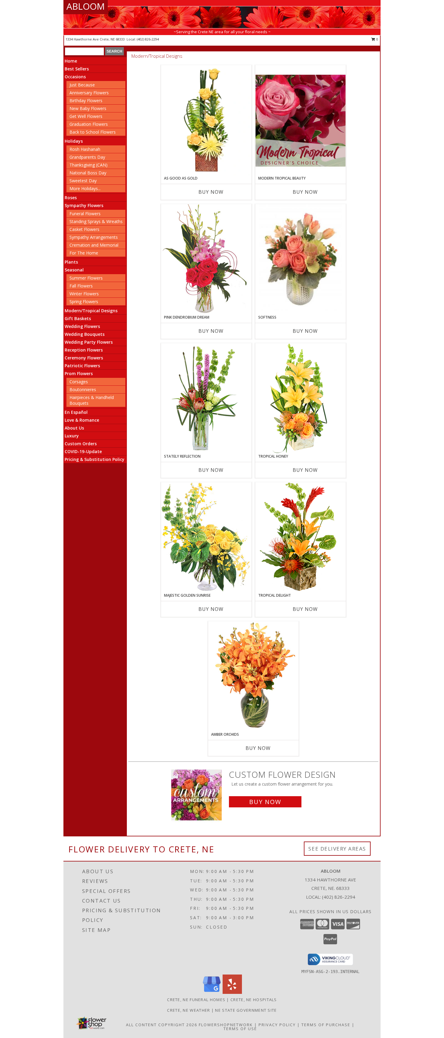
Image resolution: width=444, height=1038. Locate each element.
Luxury (72, 436)
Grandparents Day (87, 157)
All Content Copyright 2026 (161, 1024)
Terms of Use (240, 1028)
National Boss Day (87, 173)
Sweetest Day (83, 180)
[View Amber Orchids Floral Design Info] (253, 676)
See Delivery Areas (337, 848)
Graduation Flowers (88, 124)
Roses (71, 197)
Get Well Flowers (85, 116)
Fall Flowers (81, 286)
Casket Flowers (84, 229)
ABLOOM (85, 6)
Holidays (74, 141)
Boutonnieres (82, 389)
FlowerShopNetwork (226, 1024)
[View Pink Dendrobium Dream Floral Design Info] (206, 259)
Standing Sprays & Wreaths (96, 221)
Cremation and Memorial (93, 245)
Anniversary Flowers (89, 93)
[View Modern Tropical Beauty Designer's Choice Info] (300, 120)
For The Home (83, 253)
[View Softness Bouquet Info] (300, 259)
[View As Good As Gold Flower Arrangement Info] (206, 120)
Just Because (82, 85)
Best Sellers (77, 69)
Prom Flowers (79, 373)
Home (71, 61)
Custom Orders (81, 443)
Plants (71, 262)
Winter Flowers (84, 294)
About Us (74, 428)
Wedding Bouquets (85, 334)
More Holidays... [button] (85, 188)
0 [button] (376, 39)
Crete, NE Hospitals (253, 999)
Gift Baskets (78, 318)
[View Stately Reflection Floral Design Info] (206, 398)
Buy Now (211, 192)
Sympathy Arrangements (93, 237)
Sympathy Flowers (84, 205)
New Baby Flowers (87, 108)
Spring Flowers (83, 301)
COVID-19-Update (83, 451)
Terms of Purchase (325, 1024)
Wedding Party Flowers (89, 342)
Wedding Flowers (82, 326)
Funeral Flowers (85, 213)
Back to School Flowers (92, 132)
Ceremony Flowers (84, 358)
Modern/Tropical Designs (91, 310)
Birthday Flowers (85, 100)
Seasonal (74, 270)
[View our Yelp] (232, 992)
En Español (76, 412)
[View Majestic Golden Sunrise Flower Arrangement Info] (206, 537)
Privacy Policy (277, 1024)
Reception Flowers (84, 350)
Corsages (78, 381)
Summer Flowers (86, 278)
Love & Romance (82, 420)
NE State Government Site (246, 1010)
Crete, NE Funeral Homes (196, 999)
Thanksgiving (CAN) (88, 165)
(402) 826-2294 (148, 39)
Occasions (75, 76)
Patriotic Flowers (82, 365)
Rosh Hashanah (84, 149)
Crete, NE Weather (188, 1010)
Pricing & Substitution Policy (94, 459)
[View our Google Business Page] (211, 992)
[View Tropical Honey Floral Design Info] (300, 398)
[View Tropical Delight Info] (300, 537)
